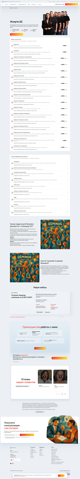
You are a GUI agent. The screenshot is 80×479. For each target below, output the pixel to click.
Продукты (41, 449)
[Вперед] (69, 317)
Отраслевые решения (21, 4)
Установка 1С (53, 453)
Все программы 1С (13, 4)
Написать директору (64, 1)
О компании (33, 4)
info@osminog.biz (13, 456)
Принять (61, 475)
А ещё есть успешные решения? (17, 317)
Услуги (6, 4)
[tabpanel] (40, 302)
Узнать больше (39, 411)
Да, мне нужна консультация (59, 358)
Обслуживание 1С (54, 450)
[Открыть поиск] (3, 4)
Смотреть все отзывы (22, 386)
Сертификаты (33, 450)
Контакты (39, 4)
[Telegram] (62, 4)
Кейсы (29, 4)
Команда (53, 1)
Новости (40, 453)
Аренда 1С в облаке (54, 449)
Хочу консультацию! (40, 348)
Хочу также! (39, 312)
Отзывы (50, 1)
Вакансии (32, 456)
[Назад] (66, 317)
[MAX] (63, 4)
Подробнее (47, 312)
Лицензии (58, 1)
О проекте (32, 449)
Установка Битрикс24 (54, 456)
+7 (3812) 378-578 (58, 4)
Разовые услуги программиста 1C (56, 463)
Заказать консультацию (71, 4)
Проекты (40, 450)
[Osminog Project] (5, 2)
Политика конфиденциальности (65, 470)
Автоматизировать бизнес (27, 434)
